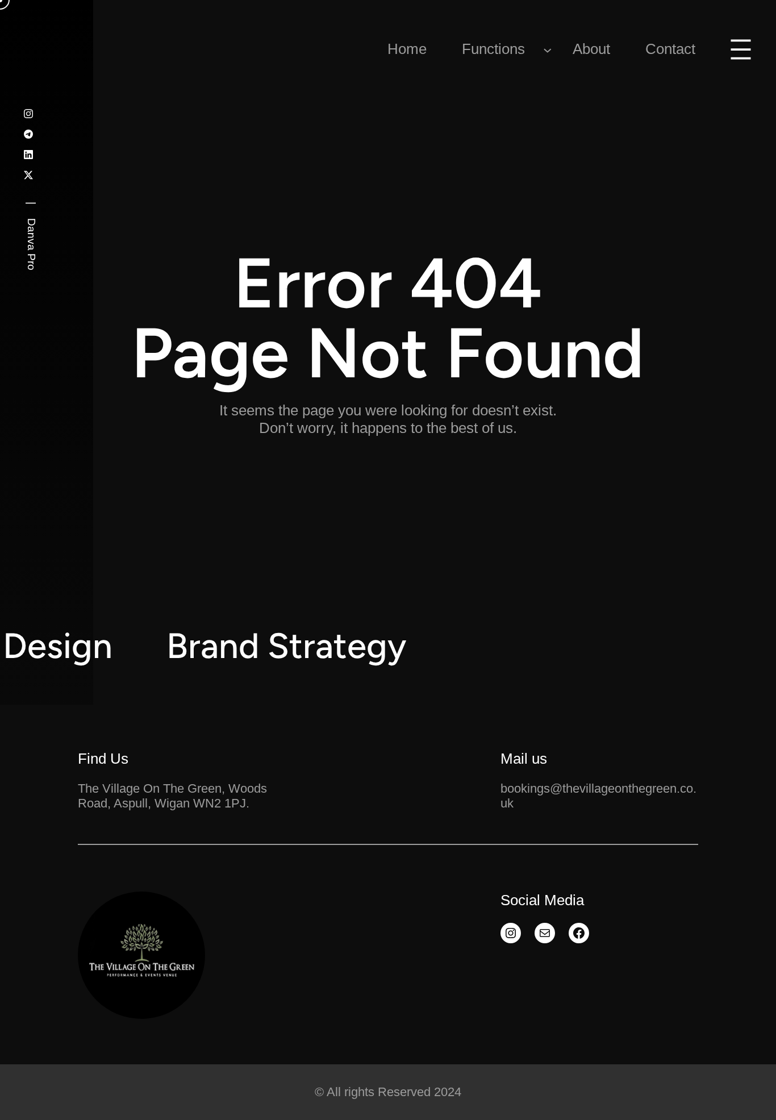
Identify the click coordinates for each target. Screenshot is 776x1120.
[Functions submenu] (547, 49)
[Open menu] (741, 49)
